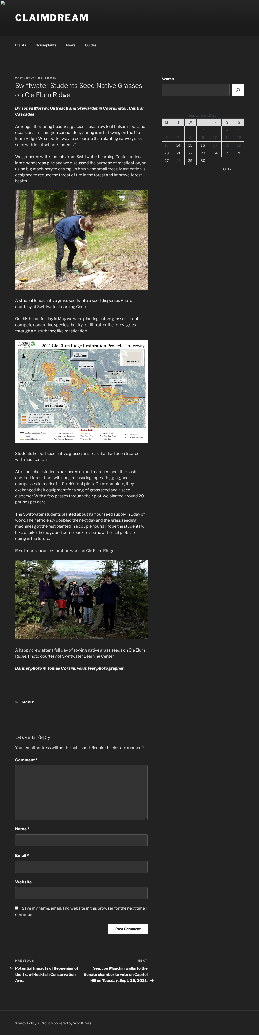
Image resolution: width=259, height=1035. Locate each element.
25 (227, 153)
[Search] (238, 90)
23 (203, 153)
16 (203, 145)
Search (168, 79)
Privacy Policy (25, 1023)
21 (178, 153)
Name (22, 829)
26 (239, 153)
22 (190, 153)
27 (167, 160)
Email (22, 855)
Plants (20, 45)
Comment (26, 760)
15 (190, 145)
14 (178, 145)
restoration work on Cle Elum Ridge (81, 550)
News (70, 45)
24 (215, 153)
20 (166, 153)
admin (50, 78)
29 (190, 160)
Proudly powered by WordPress (65, 1023)
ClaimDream (52, 17)
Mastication (130, 169)
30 (203, 160)
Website (23, 882)
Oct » (227, 169)
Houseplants (46, 45)
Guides (90, 45)
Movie (28, 702)
